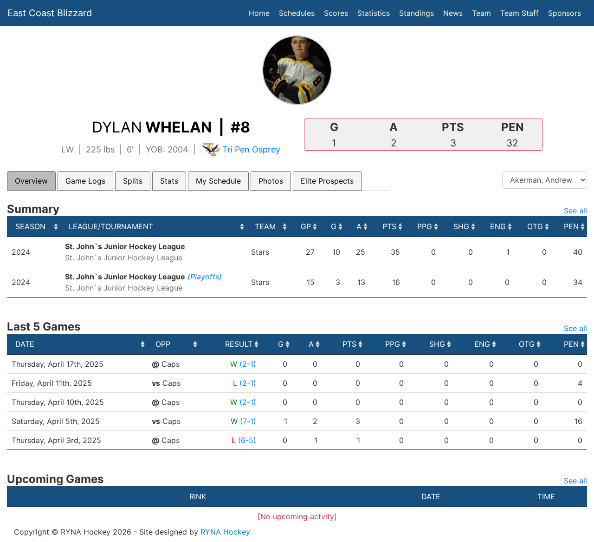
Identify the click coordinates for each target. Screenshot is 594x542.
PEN (571, 226)
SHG (461, 226)
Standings (416, 13)
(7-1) (248, 421)
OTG (535, 226)
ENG (498, 226)
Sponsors (564, 13)
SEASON (30, 226)
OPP (162, 344)
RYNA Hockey (225, 531)
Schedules (297, 13)
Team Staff (519, 13)
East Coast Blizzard (49, 13)
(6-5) (247, 440)
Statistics (375, 13)
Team (481, 13)
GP (306, 226)
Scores (338, 13)
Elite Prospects (327, 180)
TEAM (265, 226)
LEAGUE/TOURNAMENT (111, 226)
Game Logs (85, 180)
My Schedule (218, 180)
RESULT (238, 344)
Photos (270, 180)
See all (575, 210)
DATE (24, 344)
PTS (389, 226)
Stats (169, 180)
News (453, 13)
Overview (31, 180)
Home (259, 13)
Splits (132, 180)
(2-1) (247, 364)
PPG (424, 226)
